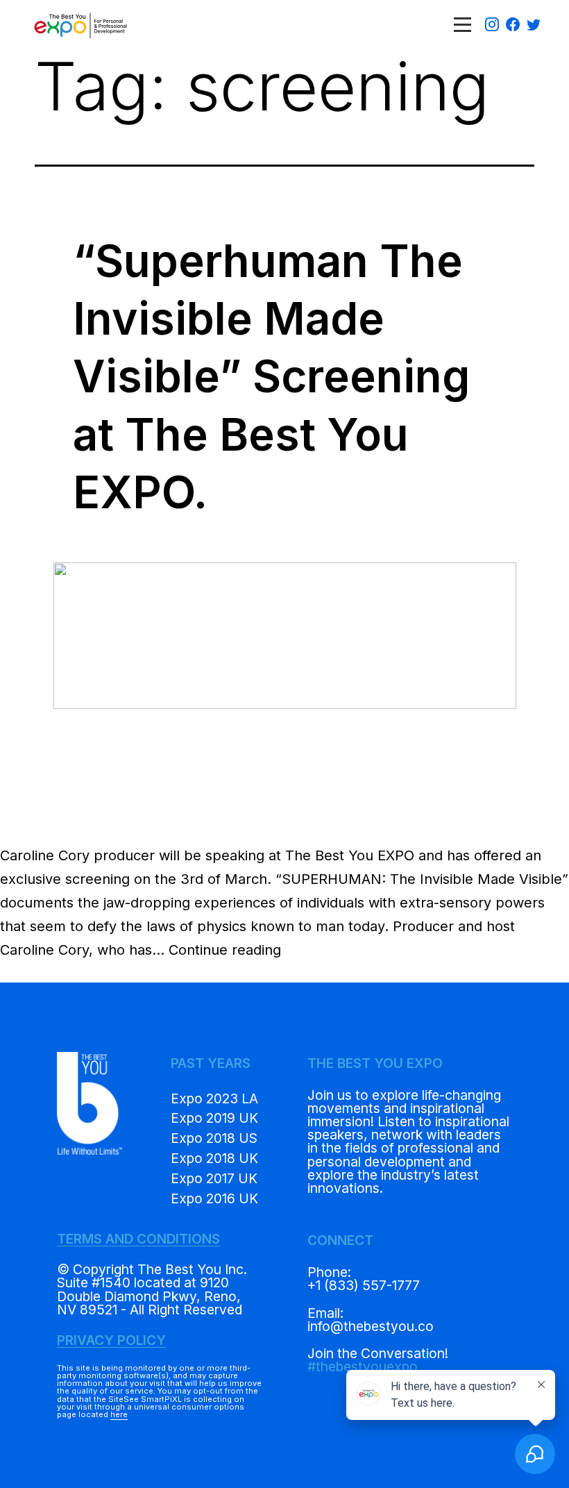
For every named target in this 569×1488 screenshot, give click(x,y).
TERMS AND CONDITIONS (138, 1238)
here (119, 1414)
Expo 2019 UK (214, 1118)
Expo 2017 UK (214, 1178)
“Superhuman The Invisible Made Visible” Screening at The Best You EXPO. (271, 376)
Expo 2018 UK (214, 1158)
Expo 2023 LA (214, 1098)
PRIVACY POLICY (111, 1340)
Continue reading (225, 950)
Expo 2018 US (214, 1138)
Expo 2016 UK (214, 1198)
